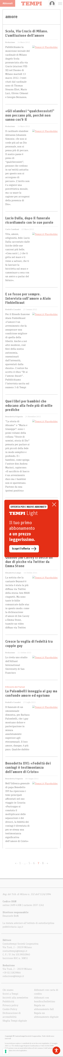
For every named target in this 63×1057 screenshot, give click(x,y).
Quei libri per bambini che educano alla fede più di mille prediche (29, 406)
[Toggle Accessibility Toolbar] (56, 1050)
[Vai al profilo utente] (52, 3)
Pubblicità (8, 1001)
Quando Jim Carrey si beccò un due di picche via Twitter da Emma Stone (29, 562)
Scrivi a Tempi (10, 994)
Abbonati (8, 3)
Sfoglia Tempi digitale (15, 1020)
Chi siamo (8, 990)
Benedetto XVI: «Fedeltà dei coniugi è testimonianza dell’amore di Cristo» (28, 768)
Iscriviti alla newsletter (15, 997)
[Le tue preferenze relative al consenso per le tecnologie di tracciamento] (6, 1051)
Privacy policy (10, 1005)
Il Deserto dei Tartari (15, 687)
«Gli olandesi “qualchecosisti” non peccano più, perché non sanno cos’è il (29, 116)
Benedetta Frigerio (14, 417)
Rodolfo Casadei (13, 309)
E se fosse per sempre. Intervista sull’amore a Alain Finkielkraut (28, 299)
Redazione (10, 42)
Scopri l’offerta (21, 548)
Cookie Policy (10, 1009)
